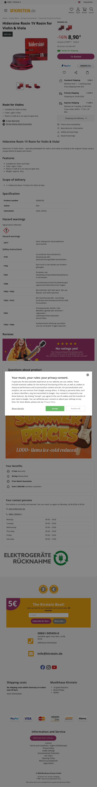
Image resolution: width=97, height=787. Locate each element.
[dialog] (48, 393)
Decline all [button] (75, 408)
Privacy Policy (49, 402)
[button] (18, 408)
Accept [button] (55, 408)
